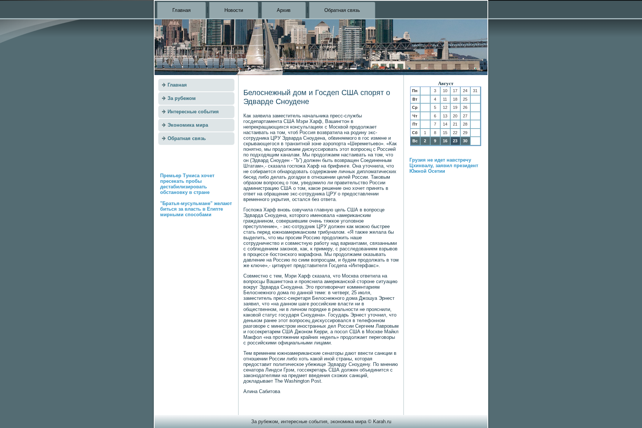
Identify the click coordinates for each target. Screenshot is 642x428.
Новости (233, 10)
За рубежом (182, 98)
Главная (181, 10)
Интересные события (193, 111)
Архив (284, 10)
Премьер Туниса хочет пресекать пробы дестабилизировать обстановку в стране (187, 184)
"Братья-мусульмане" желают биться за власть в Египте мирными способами (196, 209)
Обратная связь (342, 10)
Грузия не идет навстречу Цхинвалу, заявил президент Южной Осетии (443, 165)
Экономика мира (188, 125)
